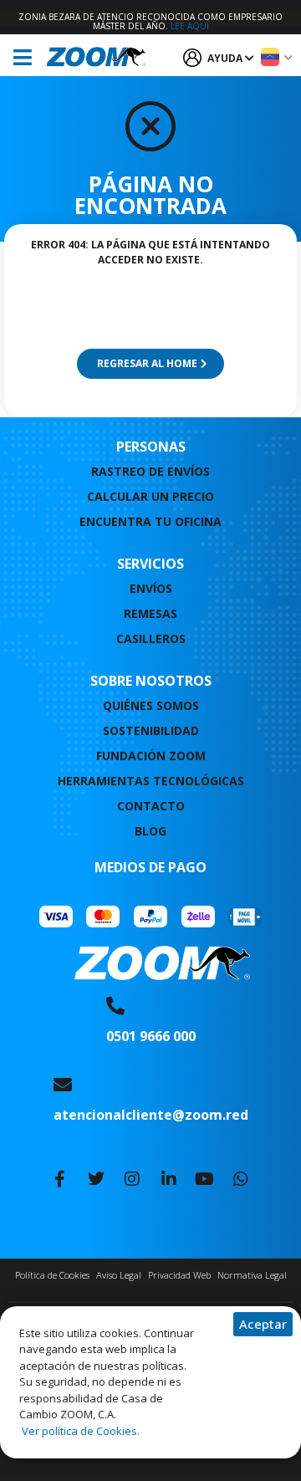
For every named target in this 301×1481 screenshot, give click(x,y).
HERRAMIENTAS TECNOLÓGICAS (151, 781)
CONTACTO (151, 806)
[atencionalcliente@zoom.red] (63, 1084)
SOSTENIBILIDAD (151, 730)
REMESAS (150, 613)
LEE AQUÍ (190, 26)
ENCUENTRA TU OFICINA (150, 521)
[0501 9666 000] (115, 1006)
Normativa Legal (252, 1275)
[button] (263, 1324)
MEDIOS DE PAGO (150, 867)
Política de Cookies (52, 1275)
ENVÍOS (151, 588)
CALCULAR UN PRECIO (150, 496)
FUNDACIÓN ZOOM (151, 755)
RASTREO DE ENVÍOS (150, 471)
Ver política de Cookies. (79, 1430)
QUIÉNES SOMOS (151, 705)
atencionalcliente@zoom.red (151, 1115)
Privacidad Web (179, 1275)
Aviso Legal (118, 1275)
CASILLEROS (151, 638)
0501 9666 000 (151, 1036)
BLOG (150, 831)
